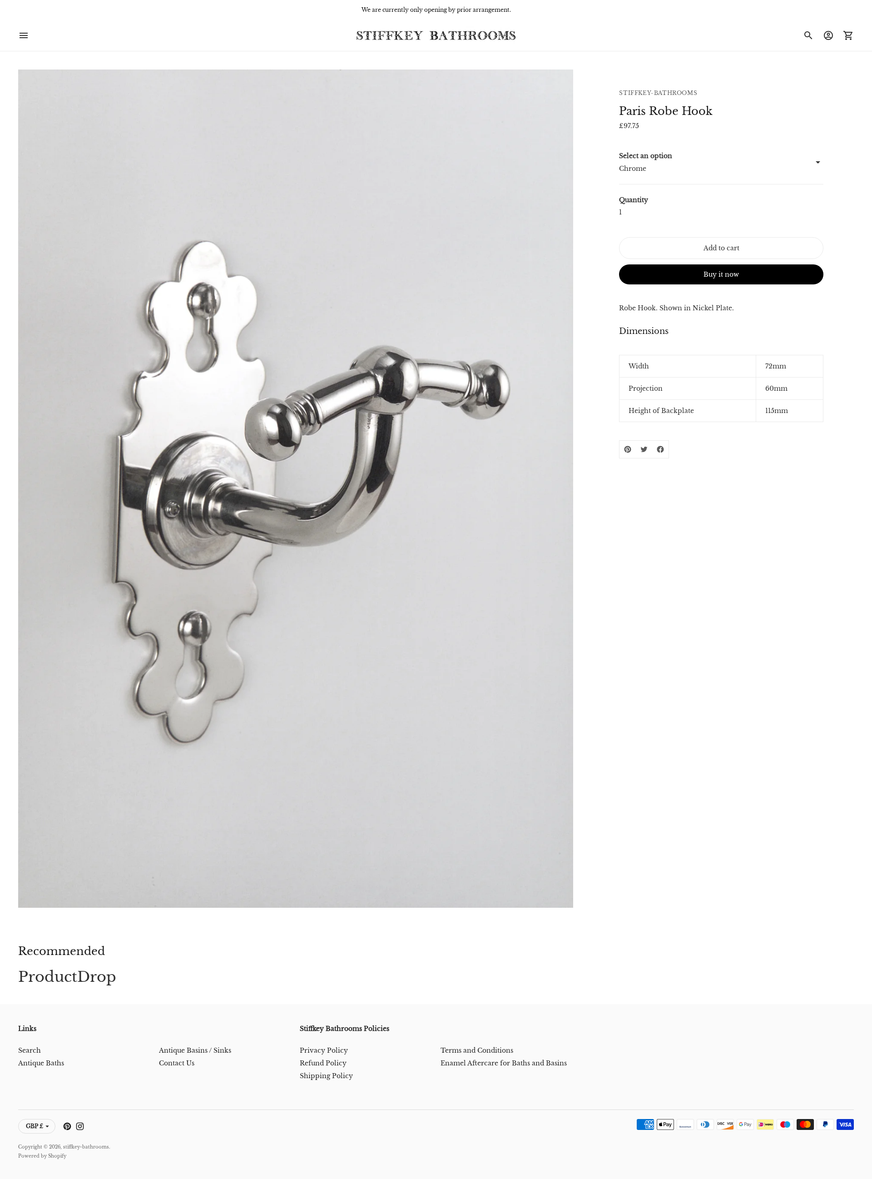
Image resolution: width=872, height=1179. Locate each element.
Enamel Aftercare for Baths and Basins (504, 1063)
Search (29, 1050)
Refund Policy (323, 1063)
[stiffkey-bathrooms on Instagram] (79, 1126)
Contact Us (176, 1063)
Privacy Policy (324, 1050)
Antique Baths (41, 1063)
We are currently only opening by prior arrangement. (436, 9)
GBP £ (34, 1126)
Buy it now (721, 274)
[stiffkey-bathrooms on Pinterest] (67, 1126)
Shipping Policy (326, 1076)
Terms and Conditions (477, 1050)
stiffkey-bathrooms (86, 1147)
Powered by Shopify (42, 1156)
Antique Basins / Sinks (195, 1050)
